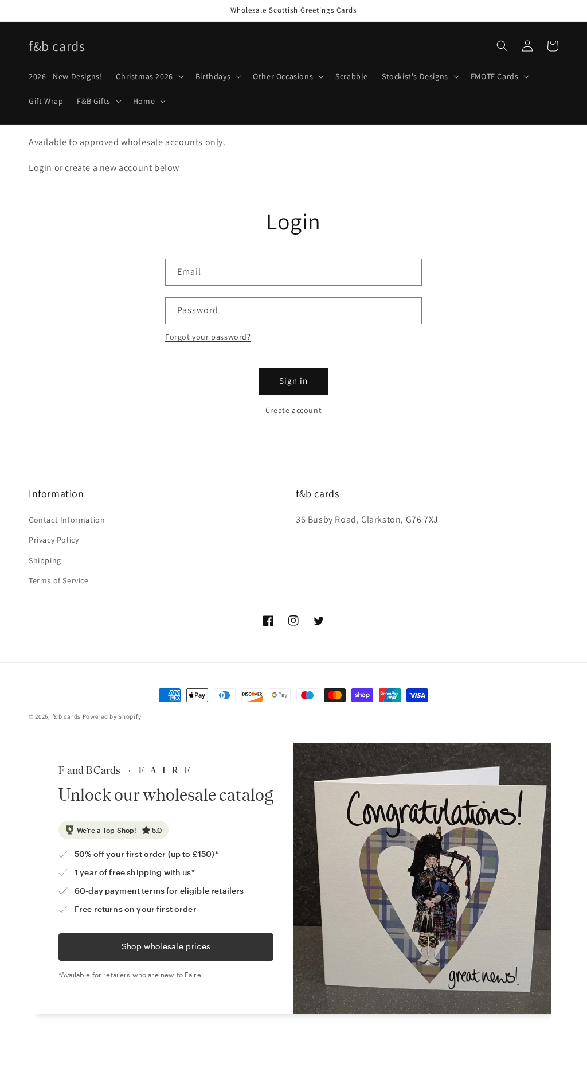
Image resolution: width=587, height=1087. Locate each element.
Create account (293, 410)
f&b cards (66, 716)
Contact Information (67, 520)
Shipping (45, 560)
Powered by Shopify (112, 716)
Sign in (293, 380)
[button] (148, 76)
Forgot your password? (208, 337)
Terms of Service (59, 580)
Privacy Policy (54, 540)
